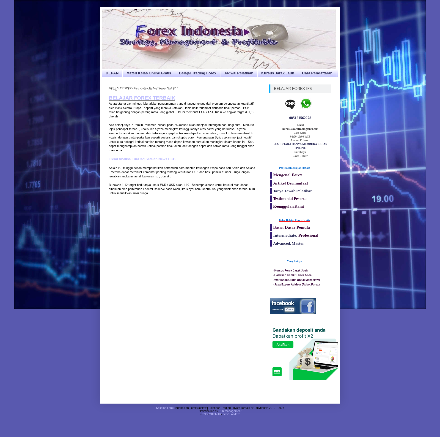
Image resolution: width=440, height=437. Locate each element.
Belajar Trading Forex (197, 73)
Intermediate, (285, 235)
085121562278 (300, 118)
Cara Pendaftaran (317, 73)
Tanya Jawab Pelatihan (292, 191)
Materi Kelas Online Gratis (148, 73)
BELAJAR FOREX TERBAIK (142, 98)
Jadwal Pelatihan (238, 73)
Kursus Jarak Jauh (277, 73)
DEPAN (112, 73)
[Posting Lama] (254, 214)
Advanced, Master (288, 243)
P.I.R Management (230, 411)
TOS (205, 414)
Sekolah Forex (165, 408)
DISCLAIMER (231, 414)
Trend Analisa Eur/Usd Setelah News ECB (142, 159)
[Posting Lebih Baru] (110, 214)
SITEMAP (215, 414)
